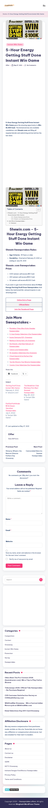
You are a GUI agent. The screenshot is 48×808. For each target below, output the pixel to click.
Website (9, 541)
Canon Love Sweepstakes (18, 350)
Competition (9, 636)
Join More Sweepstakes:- (17, 221)
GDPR (7, 762)
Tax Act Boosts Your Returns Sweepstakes (24, 362)
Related (13, 223)
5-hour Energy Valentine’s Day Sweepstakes (25, 334)
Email (8, 530)
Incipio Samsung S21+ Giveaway (20, 337)
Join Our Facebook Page (24, 309)
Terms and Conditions (13, 779)
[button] (13, 439)
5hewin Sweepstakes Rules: (22, 217)
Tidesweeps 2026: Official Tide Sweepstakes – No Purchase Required (23, 689)
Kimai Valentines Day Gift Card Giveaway (22, 711)
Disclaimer (9, 757)
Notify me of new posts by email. (21, 559)
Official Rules (24, 304)
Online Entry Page (24, 300)
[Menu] (44, 5)
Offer (11, 434)
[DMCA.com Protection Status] (12, 789)
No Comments (31, 65)
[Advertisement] (24, 95)
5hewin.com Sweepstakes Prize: (23, 219)
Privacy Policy (10, 775)
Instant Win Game (15, 44)
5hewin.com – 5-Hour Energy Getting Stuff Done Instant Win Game (22, 214)
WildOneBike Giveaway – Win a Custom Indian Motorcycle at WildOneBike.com (24, 704)
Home (5, 14)
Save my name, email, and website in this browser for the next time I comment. (23, 554)
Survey (7, 658)
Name (9, 519)
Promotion (9, 653)
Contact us (9, 753)
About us (8, 749)
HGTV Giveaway (11, 766)
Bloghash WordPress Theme (27, 804)
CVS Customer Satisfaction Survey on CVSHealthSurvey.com (21, 696)
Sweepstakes (10, 662)
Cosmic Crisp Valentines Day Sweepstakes (24, 365)
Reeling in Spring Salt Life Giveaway (22, 340)
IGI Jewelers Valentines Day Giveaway (23, 353)
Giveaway (9, 645)
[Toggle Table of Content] (37, 210)
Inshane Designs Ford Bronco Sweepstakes (21, 770)
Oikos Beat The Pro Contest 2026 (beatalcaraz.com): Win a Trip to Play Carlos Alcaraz (23, 680)
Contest (8, 640)
